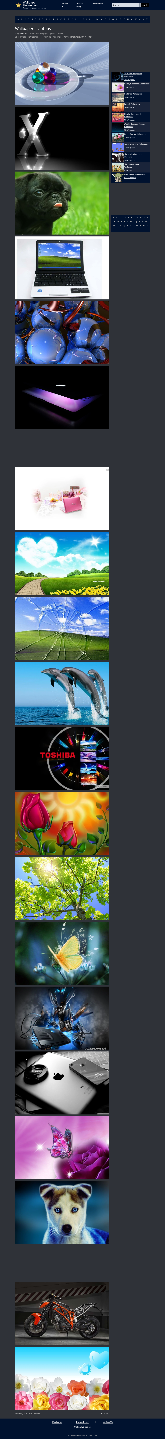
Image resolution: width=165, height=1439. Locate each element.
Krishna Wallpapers (82, 1427)
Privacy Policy (82, 1422)
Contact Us (108, 1422)
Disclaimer (98, 3)
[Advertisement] (62, 448)
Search (145, 5)
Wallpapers (19, 33)
